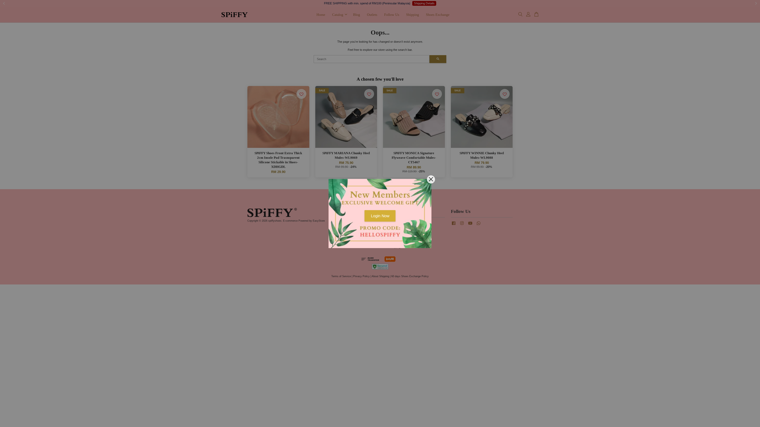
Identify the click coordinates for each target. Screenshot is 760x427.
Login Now (380, 216)
